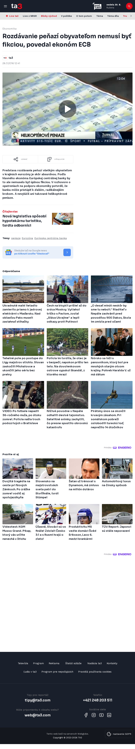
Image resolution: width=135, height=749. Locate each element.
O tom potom (84, 16)
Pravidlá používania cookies (94, 671)
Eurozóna (27, 238)
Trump (127, 16)
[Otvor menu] (5, 6)
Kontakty (112, 663)
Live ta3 (13, 16)
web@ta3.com (38, 715)
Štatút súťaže (73, 663)
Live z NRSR (30, 16)
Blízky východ (49, 16)
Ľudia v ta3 (30, 671)
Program (38, 663)
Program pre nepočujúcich (57, 671)
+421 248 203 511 (97, 700)
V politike (66, 16)
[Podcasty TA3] (97, 6)
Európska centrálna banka (50, 238)
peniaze (16, 238)
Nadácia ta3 (94, 663)
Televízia (23, 663)
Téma (99, 16)
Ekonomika (9, 28)
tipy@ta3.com (37, 700)
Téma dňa (113, 16)
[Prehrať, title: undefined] (67, 109)
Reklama (54, 663)
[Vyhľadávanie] (129, 6)
